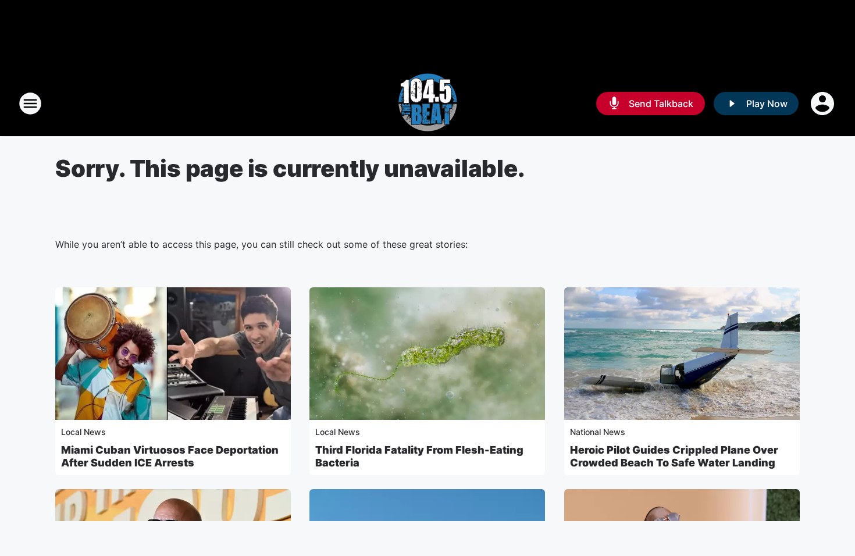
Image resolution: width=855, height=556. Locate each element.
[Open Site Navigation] (30, 103)
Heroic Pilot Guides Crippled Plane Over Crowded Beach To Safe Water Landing (674, 456)
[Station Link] (427, 103)
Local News (83, 432)
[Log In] (823, 103)
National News (597, 432)
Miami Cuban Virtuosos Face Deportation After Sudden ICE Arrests (170, 456)
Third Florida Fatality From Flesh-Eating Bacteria (419, 456)
